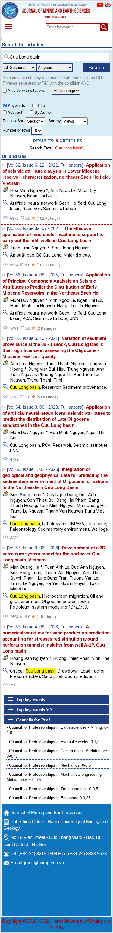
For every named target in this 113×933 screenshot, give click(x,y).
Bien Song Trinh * (27, 494)
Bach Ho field (72, 203)
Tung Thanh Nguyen (66, 363)
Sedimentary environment (63, 529)
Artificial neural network (33, 203)
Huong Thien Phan (71, 658)
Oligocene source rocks (65, 601)
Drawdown (68, 671)
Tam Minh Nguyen (57, 505)
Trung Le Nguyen (26, 511)
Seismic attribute (50, 318)
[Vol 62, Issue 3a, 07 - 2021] (34, 228)
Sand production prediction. (69, 676)
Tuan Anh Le (57, 567)
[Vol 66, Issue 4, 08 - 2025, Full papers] (45, 275)
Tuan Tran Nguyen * (30, 248)
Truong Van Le (84, 578)
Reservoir (32, 208)
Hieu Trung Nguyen (75, 369)
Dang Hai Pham (72, 500)
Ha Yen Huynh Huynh (66, 583)
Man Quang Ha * (26, 567)
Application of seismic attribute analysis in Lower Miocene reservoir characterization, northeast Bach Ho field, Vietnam (56, 174)
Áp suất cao (22, 255)
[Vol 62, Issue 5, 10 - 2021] (33, 338)
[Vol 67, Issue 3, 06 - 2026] (33, 547)
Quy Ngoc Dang (62, 494)
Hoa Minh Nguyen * (29, 190)
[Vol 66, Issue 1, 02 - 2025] (33, 469)
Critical (17, 671)
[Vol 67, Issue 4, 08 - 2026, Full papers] (45, 627)
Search (96, 67)
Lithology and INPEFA (63, 523)
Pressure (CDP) (25, 676)
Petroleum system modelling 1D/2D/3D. (49, 607)
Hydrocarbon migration (65, 596)
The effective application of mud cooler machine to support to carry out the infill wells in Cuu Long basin (53, 234)
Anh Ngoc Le (63, 190)
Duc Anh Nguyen (87, 567)
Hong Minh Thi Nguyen (32, 305)
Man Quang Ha (91, 505)
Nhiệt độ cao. (77, 255)
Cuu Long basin (25, 445)
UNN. (74, 318)
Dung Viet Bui (42, 369)
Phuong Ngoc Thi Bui (59, 374)
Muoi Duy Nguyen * (29, 300)
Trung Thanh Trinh (45, 380)
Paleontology (23, 529)
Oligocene (96, 523)
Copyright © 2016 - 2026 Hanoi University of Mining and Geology (56, 924)
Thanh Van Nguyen (64, 511)
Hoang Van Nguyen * (30, 658)
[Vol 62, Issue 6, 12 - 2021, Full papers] (45, 165)
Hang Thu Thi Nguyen (78, 305)
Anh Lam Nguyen (27, 363)
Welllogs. (100, 529)
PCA (27, 318)
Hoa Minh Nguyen (67, 432)
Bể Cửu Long (48, 255)
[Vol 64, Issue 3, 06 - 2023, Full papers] (45, 407)
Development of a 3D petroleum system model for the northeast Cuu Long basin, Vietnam (53, 553)
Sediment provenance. (85, 387)
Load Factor (93, 671)
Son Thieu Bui (41, 500)
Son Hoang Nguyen (71, 248)
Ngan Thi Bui (39, 196)
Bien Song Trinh (25, 572)
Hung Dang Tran (51, 578)
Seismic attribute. (60, 208)
